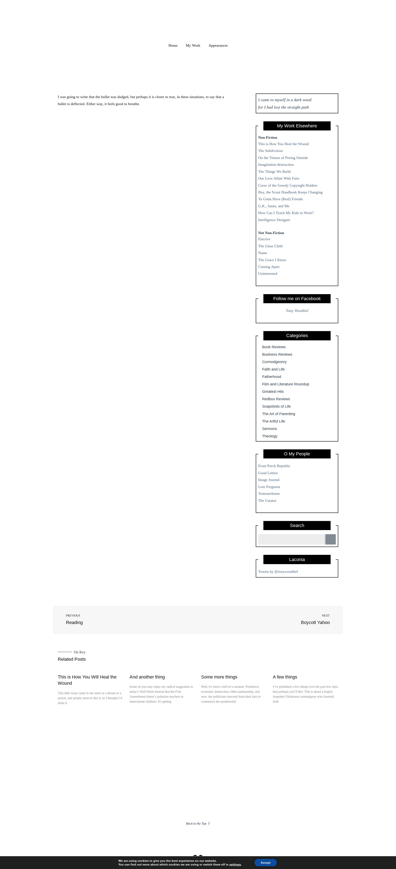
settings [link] (235, 864)
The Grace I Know (272, 260)
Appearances (218, 45)
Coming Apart (268, 267)
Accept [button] (266, 862)
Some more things (219, 677)
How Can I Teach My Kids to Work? (286, 213)
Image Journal (268, 480)
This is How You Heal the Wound (283, 144)
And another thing (147, 677)
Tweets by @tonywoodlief (278, 571)
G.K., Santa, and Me (273, 206)
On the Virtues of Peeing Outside (283, 158)
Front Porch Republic (274, 466)
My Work (193, 45)
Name (262, 253)
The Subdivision (270, 151)
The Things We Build (274, 171)
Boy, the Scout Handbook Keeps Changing (290, 192)
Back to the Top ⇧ (198, 823)
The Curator (267, 500)
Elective (264, 239)
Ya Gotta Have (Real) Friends (280, 199)
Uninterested (267, 273)
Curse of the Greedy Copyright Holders (287, 185)
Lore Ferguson (269, 487)
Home (173, 45)
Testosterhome (269, 493)
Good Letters (268, 473)
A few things (285, 677)
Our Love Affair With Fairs (278, 178)
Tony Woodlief (297, 311)
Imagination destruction (276, 164)
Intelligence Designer (274, 220)
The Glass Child (270, 246)
